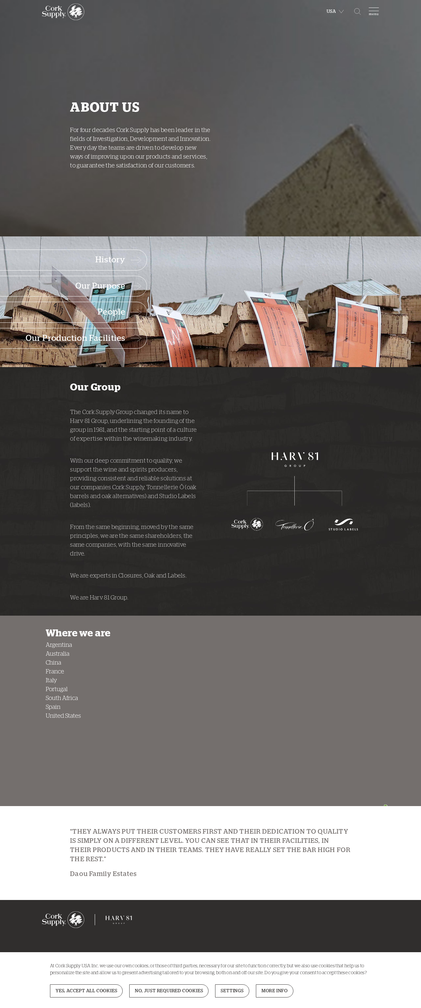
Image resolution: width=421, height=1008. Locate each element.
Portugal (57, 689)
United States (63, 716)
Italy (51, 681)
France (55, 672)
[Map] (280, 711)
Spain (53, 707)
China (53, 663)
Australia (57, 654)
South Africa (62, 698)
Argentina (59, 645)
